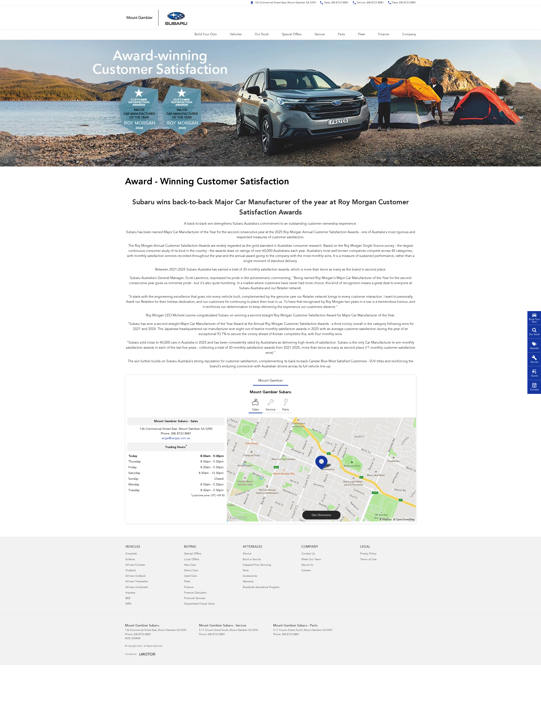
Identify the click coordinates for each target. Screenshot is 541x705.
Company (409, 34)
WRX (128, 604)
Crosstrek (131, 554)
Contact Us (308, 554)
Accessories (250, 576)
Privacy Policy (368, 554)
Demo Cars (191, 570)
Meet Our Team (311, 559)
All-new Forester (135, 565)
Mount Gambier (270, 380)
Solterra (130, 559)
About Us (307, 565)
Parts (341, 34)
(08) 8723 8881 (181, 433)
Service (320, 34)
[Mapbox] (238, 517)
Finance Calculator (195, 593)
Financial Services (194, 598)
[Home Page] (157, 17)
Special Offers (291, 34)
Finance (383, 34)
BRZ (127, 598)
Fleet (361, 34)
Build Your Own (206, 34)
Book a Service (252, 559)
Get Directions (321, 515)
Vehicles (235, 34)
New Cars (190, 565)
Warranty (248, 581)
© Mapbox (385, 519)
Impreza (130, 593)
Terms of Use (368, 559)
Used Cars (190, 576)
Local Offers (191, 559)
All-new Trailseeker (136, 581)
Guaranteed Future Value (199, 604)
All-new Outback (135, 576)
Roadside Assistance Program (261, 587)
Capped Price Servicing (257, 565)
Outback (130, 570)
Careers (306, 570)
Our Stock (262, 34)
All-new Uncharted (136, 587)
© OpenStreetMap (404, 519)
